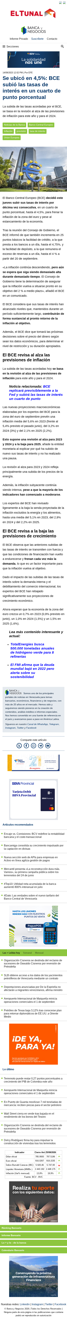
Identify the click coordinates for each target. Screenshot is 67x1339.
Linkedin (25, 1304)
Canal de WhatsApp (37, 724)
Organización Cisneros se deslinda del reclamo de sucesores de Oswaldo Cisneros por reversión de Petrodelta (33, 963)
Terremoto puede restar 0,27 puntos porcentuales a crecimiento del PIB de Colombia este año (33, 1080)
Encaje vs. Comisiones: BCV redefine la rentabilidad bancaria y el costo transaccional (34, 835)
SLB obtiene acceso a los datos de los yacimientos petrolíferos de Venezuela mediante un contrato (33, 977)
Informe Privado (19, 38)
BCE (41, 198)
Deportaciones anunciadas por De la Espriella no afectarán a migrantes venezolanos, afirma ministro (33, 988)
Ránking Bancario (11, 1228)
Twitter (20, 727)
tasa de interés (37, 131)
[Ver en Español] (64, 2)
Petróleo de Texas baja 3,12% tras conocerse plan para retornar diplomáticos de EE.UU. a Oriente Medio (33, 1013)
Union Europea (11, 137)
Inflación (8, 131)
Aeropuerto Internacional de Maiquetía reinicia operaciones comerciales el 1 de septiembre (30, 1000)
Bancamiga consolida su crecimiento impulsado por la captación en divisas (33, 847)
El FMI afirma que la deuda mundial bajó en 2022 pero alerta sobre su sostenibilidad (32, 671)
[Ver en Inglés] (60, 2)
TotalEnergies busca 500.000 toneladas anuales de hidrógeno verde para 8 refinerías (32, 650)
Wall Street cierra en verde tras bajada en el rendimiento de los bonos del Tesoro (29, 1115)
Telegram (54, 724)
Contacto (52, 38)
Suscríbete (37, 38)
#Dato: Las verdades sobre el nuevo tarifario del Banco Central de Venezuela (31, 897)
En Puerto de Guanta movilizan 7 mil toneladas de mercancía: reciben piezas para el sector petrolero (33, 1103)
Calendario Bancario (13, 1250)
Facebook (31, 727)
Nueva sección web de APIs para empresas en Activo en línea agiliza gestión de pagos (31, 859)
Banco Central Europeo (41, 125)
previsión (21, 131)
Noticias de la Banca (14, 125)
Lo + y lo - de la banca (14, 1242)
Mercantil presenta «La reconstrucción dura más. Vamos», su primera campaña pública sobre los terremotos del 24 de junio (32, 872)
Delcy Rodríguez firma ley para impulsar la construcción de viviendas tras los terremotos (30, 1142)
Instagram (10, 727)
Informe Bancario (11, 1235)
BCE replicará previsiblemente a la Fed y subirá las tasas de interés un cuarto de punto (36, 392)
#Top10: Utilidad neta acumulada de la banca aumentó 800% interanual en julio (30, 885)
